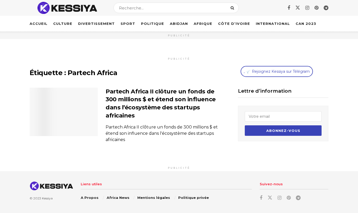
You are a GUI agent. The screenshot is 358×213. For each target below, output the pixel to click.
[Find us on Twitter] (297, 8)
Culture (62, 23)
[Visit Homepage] (67, 8)
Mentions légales (153, 197)
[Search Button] (233, 8)
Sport (128, 23)
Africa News (118, 197)
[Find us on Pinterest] (316, 8)
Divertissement (96, 23)
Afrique (203, 23)
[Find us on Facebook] (289, 8)
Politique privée (193, 197)
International (273, 23)
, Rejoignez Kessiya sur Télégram (277, 71)
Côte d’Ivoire (234, 23)
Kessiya (47, 198)
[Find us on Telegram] (326, 8)
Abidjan (179, 23)
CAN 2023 (306, 23)
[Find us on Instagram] (307, 8)
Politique (152, 23)
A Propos (90, 197)
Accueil (38, 23)
